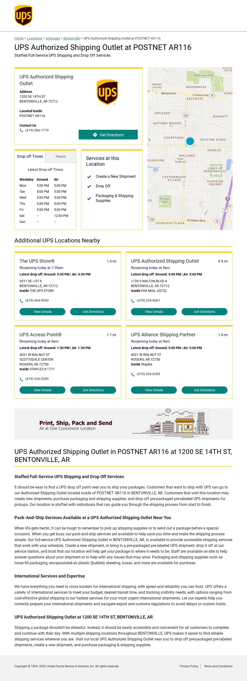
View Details (43, 312)
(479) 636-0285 (37, 379)
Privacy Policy (189, 666)
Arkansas (53, 38)
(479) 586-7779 (37, 130)
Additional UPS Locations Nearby (57, 240)
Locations (34, 38)
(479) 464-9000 (37, 300)
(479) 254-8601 (148, 300)
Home (18, 38)
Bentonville (71, 38)
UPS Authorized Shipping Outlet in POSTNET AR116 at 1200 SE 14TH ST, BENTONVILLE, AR (123, 456)
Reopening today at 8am (150, 268)
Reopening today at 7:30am (41, 268)
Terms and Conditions (218, 666)
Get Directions (112, 135)
